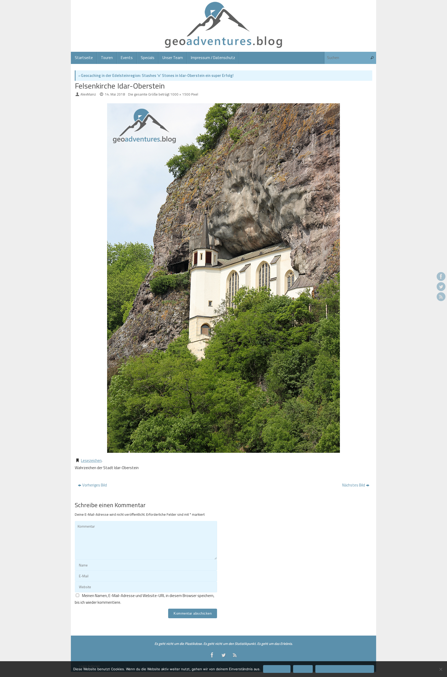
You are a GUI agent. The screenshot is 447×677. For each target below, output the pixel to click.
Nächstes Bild (353, 485)
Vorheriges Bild (94, 485)
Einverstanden (276, 669)
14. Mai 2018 (115, 94)
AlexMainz (88, 94)
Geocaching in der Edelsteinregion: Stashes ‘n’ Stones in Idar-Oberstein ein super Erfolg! (156, 75)
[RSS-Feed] (441, 296)
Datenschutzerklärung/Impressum (344, 669)
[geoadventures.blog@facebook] (441, 276)
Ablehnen (303, 669)
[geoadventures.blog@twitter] (441, 286)
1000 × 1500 (180, 94)
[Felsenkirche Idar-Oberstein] (223, 278)
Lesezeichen (91, 460)
